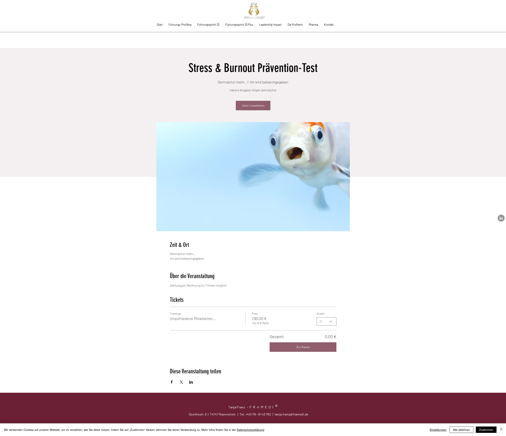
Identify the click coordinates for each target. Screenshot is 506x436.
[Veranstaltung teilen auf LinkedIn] (191, 382)
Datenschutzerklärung (250, 430)
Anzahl (321, 313)
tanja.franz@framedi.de (292, 414)
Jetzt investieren (253, 105)
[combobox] (326, 321)
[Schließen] (501, 430)
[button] (329, 25)
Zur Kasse (303, 347)
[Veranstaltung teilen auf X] (181, 382)
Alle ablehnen (461, 430)
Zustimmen (486, 430)
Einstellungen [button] (438, 430)
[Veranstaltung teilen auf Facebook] (172, 382)
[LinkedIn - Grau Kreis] (501, 218)
